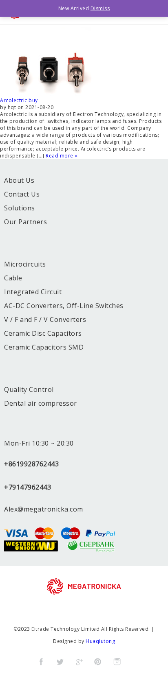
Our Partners (25, 221)
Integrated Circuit (33, 291)
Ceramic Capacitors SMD (44, 347)
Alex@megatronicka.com (43, 509)
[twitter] (60, 661)
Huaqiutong (100, 641)
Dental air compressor (40, 403)
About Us (19, 180)
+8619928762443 (31, 463)
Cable (13, 277)
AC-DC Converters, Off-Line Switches (64, 305)
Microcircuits (25, 264)
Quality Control (29, 389)
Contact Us (22, 194)
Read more (61, 155)
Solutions (19, 207)
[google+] (79, 661)
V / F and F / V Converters (45, 319)
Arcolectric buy (19, 100)
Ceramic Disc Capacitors (43, 333)
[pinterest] (98, 661)
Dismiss (100, 8)
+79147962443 (27, 487)
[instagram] (117, 661)
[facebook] (41, 661)
